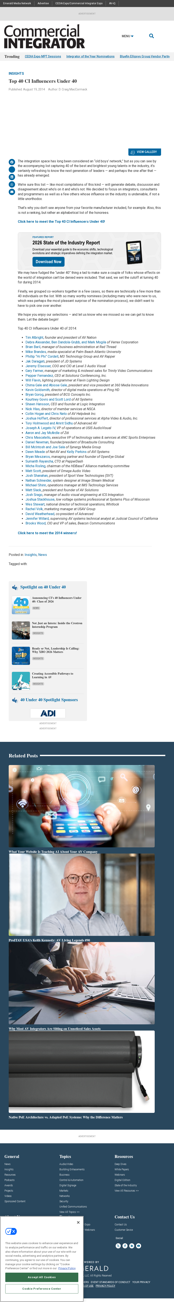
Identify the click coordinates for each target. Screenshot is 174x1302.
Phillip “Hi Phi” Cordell (41, 356)
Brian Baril (32, 347)
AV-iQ (112, 3)
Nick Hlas (32, 409)
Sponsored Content (14, 1201)
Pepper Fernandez (39, 376)
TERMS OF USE (85, 1285)
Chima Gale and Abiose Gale (46, 385)
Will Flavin (33, 380)
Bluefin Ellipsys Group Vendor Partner (146, 56)
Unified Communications (73, 1206)
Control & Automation (71, 1180)
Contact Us (121, 1224)
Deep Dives (120, 1164)
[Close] (78, 1222)
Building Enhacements (72, 1169)
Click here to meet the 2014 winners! (47, 533)
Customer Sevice (124, 1230)
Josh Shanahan (36, 476)
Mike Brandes (35, 352)
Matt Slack (33, 490)
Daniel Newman (37, 442)
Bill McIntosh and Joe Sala (45, 447)
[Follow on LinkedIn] (131, 1245)
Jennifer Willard (37, 519)
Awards (8, 1185)
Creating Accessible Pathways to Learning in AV (52, 675)
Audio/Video (66, 1164)
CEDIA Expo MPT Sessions (43, 56)
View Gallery (147, 152)
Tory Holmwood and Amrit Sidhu (49, 423)
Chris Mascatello (38, 437)
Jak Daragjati (35, 361)
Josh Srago (33, 495)
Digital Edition (122, 1180)
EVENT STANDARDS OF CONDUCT (110, 1282)
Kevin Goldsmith (37, 390)
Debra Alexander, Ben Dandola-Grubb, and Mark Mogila (65, 342)
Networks (64, 1196)
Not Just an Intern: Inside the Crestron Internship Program (57, 625)
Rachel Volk (34, 509)
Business (64, 1175)
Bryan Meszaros (37, 457)
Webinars (120, 1175)
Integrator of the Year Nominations (90, 56)
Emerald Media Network (17, 3)
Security (63, 1201)
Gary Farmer (34, 371)
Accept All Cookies (42, 1277)
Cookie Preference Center (41, 1288)
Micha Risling (35, 466)
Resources (10, 1175)
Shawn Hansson (37, 404)
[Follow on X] (118, 1245)
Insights (16, 73)
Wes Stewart (35, 504)
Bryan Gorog (34, 395)
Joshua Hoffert (36, 418)
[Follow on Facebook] (125, 1245)
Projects (8, 1190)
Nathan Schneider (38, 480)
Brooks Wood (35, 523)
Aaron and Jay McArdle (42, 433)
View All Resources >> (127, 1190)
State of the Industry (126, 1185)
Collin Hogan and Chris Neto (46, 414)
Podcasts (9, 1180)
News (42, 555)
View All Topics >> (69, 1212)
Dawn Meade (35, 452)
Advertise (43, 3)
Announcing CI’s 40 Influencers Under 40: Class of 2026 (56, 599)
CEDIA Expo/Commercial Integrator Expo (78, 3)
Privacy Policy (67, 1268)
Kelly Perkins (77, 452)
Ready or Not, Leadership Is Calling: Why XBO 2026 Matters (55, 650)
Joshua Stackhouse (40, 499)
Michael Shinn (35, 485)
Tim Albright (34, 337)
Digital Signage (67, 1185)
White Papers (122, 1169)
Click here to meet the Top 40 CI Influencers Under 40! (61, 222)
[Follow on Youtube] (138, 1245)
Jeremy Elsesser (38, 366)
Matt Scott (33, 471)
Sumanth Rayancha (39, 461)
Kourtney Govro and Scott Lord (48, 399)
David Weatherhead (39, 514)
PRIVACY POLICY (105, 1285)
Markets (63, 1190)
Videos (8, 1196)
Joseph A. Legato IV (40, 428)
